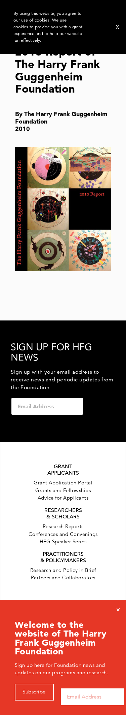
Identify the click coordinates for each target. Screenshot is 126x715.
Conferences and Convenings (63, 534)
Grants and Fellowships (63, 490)
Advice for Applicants (63, 498)
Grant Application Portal (63, 482)
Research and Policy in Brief (63, 570)
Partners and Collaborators (63, 577)
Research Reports (63, 526)
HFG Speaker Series (63, 541)
